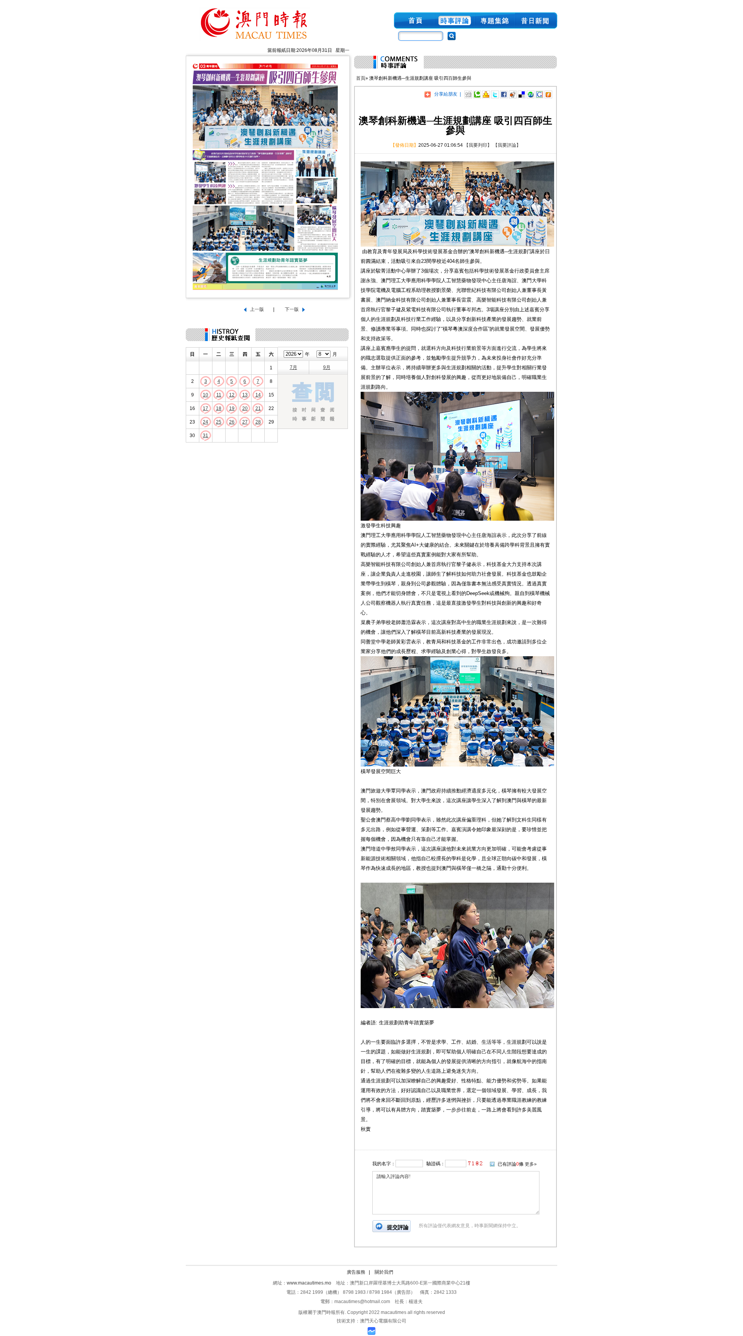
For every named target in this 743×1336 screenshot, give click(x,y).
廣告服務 (356, 1272)
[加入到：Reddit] (513, 94)
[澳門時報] (254, 42)
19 (232, 408)
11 (218, 395)
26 (232, 422)
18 (218, 408)
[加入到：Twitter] (495, 94)
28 (258, 422)
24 (205, 422)
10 (205, 395)
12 (232, 395)
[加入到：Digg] (468, 94)
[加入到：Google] (539, 94)
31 (205, 435)
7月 (293, 367)
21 (258, 408)
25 (218, 422)
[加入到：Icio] (522, 94)
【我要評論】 (507, 145)
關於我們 (384, 1272)
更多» (531, 1164)
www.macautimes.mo (309, 1283)
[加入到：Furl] (548, 94)
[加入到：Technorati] (477, 94)
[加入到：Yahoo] (486, 94)
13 (245, 395)
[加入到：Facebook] (504, 94)
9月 (326, 367)
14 (258, 395)
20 (245, 408)
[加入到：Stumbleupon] (530, 94)
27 (245, 422)
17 (205, 408)
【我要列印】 (478, 145)
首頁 (360, 78)
